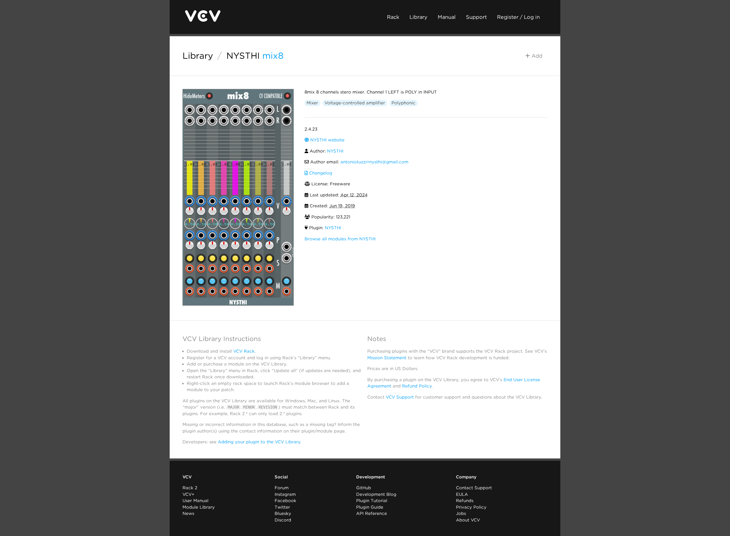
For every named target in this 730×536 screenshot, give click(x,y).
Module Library (198, 507)
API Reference (371, 513)
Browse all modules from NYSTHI (340, 238)
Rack (393, 17)
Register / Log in (518, 17)
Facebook (285, 500)
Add (536, 56)
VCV (187, 477)
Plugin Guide (369, 507)
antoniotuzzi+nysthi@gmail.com (374, 162)
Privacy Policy (471, 507)
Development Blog (376, 494)
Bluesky (283, 513)
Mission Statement (386, 357)
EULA (462, 494)
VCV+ (188, 494)
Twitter (282, 507)
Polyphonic (403, 102)
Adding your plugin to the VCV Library (259, 441)
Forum (282, 487)
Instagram (285, 494)
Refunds (464, 500)
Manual (447, 17)
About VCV (468, 520)
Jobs (461, 513)
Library (418, 17)
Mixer (312, 102)
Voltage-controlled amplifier (355, 102)
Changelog (320, 173)
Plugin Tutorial (371, 500)
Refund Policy (417, 386)
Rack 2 (189, 487)
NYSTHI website (326, 140)
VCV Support (400, 397)
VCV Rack (244, 351)
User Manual (195, 500)
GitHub (363, 487)
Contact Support (474, 487)
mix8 (272, 55)
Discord (283, 520)
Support (476, 17)
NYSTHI (243, 55)
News (188, 513)
